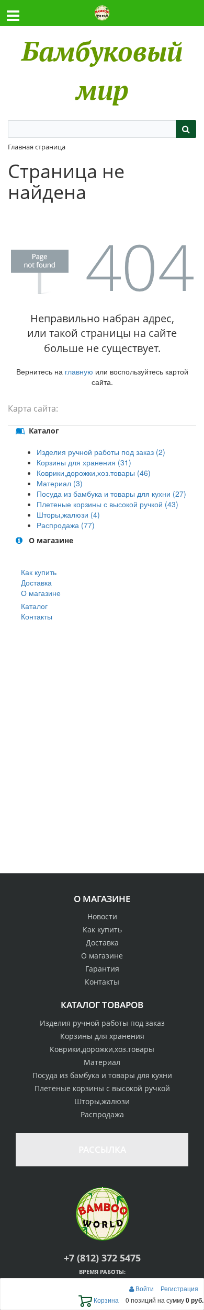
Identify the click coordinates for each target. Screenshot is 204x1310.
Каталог (34, 606)
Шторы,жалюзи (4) (68, 514)
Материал (102, 1062)
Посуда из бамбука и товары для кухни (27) (111, 493)
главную (79, 371)
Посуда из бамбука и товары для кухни (102, 1075)
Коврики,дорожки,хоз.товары (102, 1049)
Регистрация (179, 1288)
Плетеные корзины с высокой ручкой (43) (107, 504)
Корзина (105, 1299)
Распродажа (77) (66, 525)
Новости (102, 916)
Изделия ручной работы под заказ (102, 1023)
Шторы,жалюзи (102, 1101)
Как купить (38, 572)
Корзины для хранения (102, 1036)
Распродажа (102, 1114)
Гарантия (102, 969)
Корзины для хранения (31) (84, 462)
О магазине (41, 593)
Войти (144, 1288)
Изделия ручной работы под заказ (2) (101, 452)
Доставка (36, 582)
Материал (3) (60, 483)
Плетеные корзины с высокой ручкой (102, 1088)
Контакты (36, 616)
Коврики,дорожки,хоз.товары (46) (94, 472)
